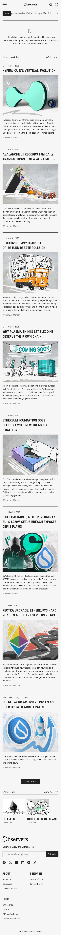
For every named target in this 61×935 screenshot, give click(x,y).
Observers (7, 884)
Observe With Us (10, 889)
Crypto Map (8, 905)
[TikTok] (34, 862)
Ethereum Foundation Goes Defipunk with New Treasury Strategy (25, 425)
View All (48, 791)
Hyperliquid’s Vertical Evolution (29, 71)
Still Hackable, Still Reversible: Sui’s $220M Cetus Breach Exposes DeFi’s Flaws (29, 522)
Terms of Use (36, 879)
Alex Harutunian (10, 137)
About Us (7, 879)
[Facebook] (4, 862)
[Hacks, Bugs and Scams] (38, 807)
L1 (4, 66)
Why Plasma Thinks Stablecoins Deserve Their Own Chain (28, 334)
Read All (48, 13)
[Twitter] (10, 862)
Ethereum (9, 819)
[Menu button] (5, 5)
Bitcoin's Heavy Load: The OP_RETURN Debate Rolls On (24, 245)
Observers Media (34, 931)
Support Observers (11, 919)
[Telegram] (28, 862)
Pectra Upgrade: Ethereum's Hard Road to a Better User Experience (29, 612)
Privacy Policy (36, 884)
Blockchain (7, 697)
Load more (30, 781)
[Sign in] (56, 5)
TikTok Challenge (10, 914)
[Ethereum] (14, 807)
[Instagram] (16, 862)
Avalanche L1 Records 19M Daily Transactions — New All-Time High (30, 156)
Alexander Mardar (11, 226)
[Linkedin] (22, 862)
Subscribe (52, 854)
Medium (6, 909)
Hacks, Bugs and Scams (42, 819)
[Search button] (51, 5)
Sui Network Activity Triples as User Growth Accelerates (28, 704)
